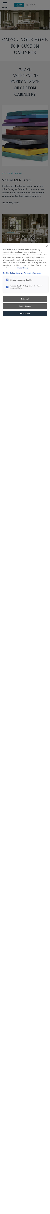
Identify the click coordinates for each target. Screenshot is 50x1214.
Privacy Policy (22, 268)
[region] (25, 728)
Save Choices (25, 313)
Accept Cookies (25, 306)
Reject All (25, 299)
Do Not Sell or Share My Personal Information (22, 273)
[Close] (47, 246)
